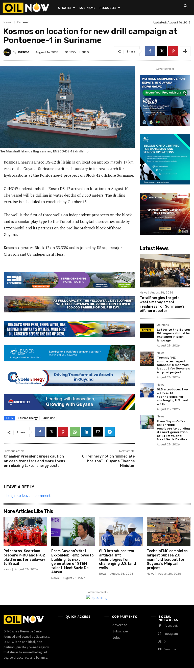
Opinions (163, 325)
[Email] (98, 432)
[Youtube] (160, 649)
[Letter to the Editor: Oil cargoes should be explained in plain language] (147, 331)
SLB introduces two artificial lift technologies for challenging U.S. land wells (172, 397)
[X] (162, 51)
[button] (185, 6)
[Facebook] (150, 51)
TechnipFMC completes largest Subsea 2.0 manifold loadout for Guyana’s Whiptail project (173, 365)
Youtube (170, 649)
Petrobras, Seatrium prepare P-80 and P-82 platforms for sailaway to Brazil (24, 557)
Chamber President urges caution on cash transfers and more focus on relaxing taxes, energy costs (34, 461)
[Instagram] (160, 633)
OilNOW (23, 52)
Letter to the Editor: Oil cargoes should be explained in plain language (173, 335)
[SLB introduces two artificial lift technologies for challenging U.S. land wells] (147, 390)
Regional (23, 22)
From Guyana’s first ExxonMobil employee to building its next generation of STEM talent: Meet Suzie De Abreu (173, 430)
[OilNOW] (8, 52)
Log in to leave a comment (28, 495)
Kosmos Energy (28, 418)
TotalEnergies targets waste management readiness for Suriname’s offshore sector (162, 304)
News (8, 22)
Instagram (171, 633)
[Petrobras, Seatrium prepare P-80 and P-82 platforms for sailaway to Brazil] (25, 531)
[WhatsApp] (75, 432)
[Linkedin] (86, 432)
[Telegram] (110, 432)
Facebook (171, 625)
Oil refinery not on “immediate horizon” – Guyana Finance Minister (108, 461)
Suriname (49, 418)
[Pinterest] (173, 51)
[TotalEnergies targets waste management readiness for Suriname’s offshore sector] (165, 270)
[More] (185, 51)
